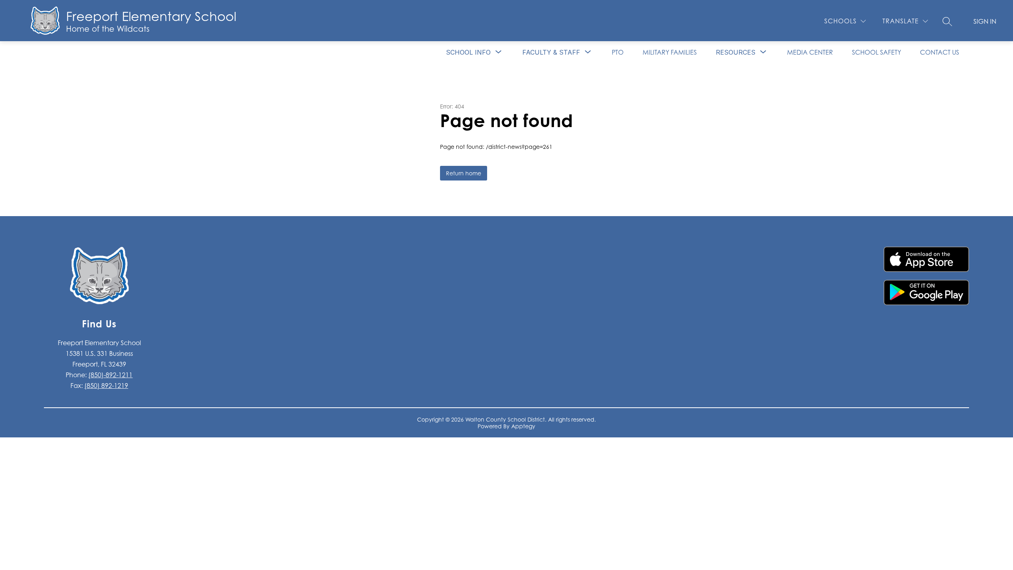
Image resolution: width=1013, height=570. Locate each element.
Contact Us (939, 52)
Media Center (810, 52)
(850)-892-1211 (110, 375)
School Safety (876, 52)
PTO (618, 52)
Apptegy (523, 426)
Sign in (984, 21)
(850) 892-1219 (106, 386)
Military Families (670, 52)
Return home (463, 173)
